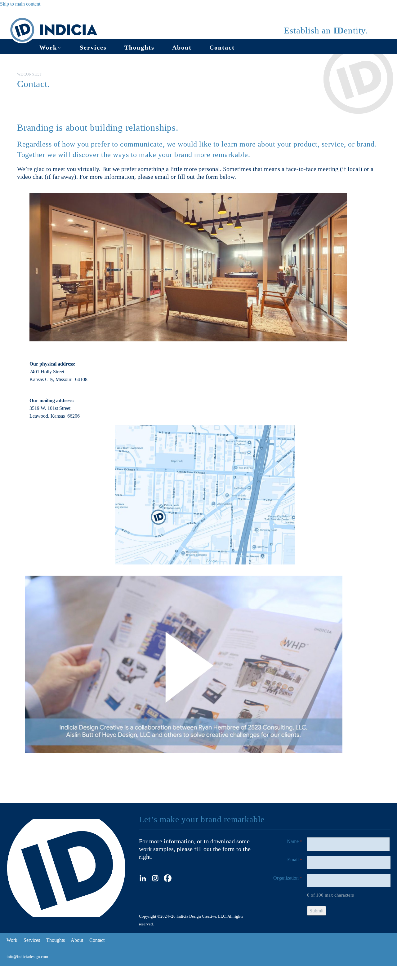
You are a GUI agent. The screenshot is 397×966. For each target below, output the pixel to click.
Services (93, 47)
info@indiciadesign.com (27, 956)
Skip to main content (20, 4)
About (182, 47)
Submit (316, 910)
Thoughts (139, 47)
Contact (222, 47)
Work (48, 47)
